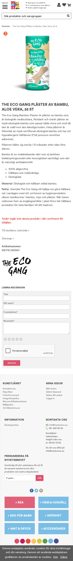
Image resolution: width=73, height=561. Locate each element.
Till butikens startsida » (15, 230)
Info (55, 557)
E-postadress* (10, 312)
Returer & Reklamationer (15, 401)
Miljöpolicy (8, 404)
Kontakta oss (9, 388)
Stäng (63, 557)
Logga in (50, 398)
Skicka (12, 363)
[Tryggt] (5, 33)
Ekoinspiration (11, 424)
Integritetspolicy (11, 398)
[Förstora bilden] (36, 65)
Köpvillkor (8, 391)
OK (40, 478)
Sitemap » (8, 238)
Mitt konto (51, 388)
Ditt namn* (8, 303)
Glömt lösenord (53, 391)
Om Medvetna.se (11, 407)
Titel (5, 294)
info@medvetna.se (58, 424)
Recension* (8, 320)
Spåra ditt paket (54, 395)
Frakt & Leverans (11, 395)
